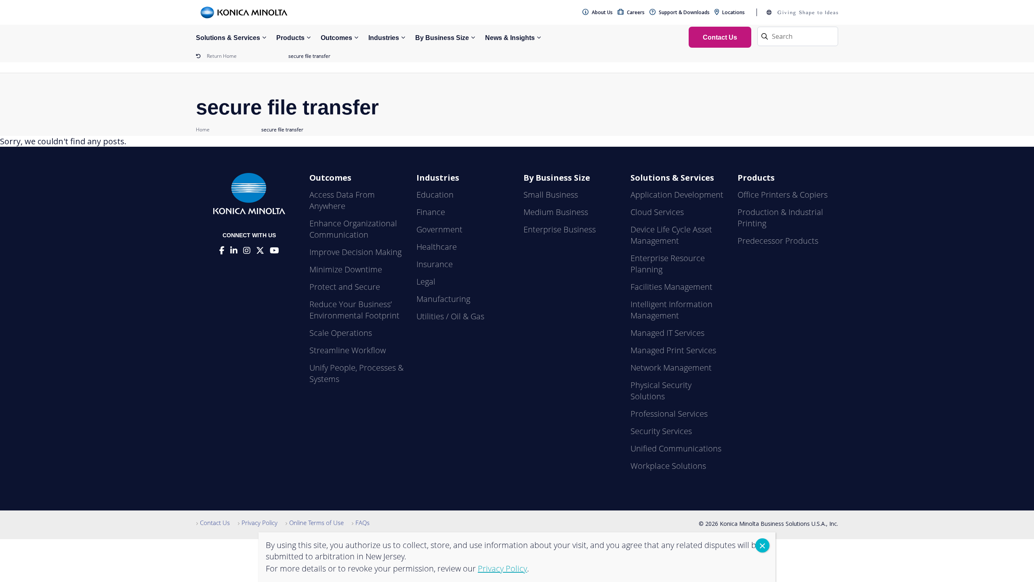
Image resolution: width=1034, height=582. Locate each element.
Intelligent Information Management (671, 310)
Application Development (676, 194)
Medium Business (555, 212)
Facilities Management (671, 286)
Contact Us (215, 523)
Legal (425, 281)
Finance (430, 212)
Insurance (434, 264)
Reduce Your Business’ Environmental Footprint (354, 310)
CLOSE (762, 545)
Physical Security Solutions (660, 391)
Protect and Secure (344, 286)
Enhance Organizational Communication (353, 229)
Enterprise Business (559, 229)
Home (203, 129)
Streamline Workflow (347, 350)
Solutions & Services (228, 37)
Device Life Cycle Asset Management (671, 235)
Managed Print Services (673, 350)
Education (435, 194)
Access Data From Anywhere (342, 200)
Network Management (671, 367)
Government (439, 229)
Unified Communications (675, 448)
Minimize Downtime (345, 269)
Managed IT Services (667, 332)
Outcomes (336, 37)
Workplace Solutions (668, 465)
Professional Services (669, 413)
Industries (383, 37)
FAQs (362, 523)
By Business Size (442, 37)
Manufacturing (443, 298)
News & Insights (510, 37)
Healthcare (436, 246)
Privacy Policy (259, 523)
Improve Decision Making (355, 252)
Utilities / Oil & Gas (450, 316)
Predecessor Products (778, 240)
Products (290, 37)
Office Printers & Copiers (783, 194)
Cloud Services (657, 212)
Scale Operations (340, 332)
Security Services (661, 431)
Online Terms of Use (316, 523)
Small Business (550, 194)
